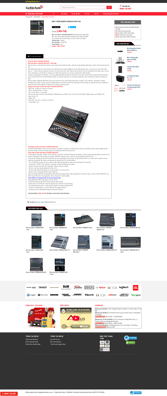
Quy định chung (55, 339)
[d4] (135, 295)
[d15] (89, 287)
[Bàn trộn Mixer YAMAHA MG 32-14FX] (130, 242)
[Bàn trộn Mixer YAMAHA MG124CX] (83, 242)
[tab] (34, 56)
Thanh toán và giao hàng (57, 344)
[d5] (31, 287)
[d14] (77, 295)
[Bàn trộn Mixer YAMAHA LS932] (83, 220)
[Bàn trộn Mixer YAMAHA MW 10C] (107, 242)
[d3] (135, 287)
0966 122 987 (10, 394)
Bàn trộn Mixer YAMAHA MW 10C (107, 250)
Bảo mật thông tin (55, 342)
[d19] (112, 287)
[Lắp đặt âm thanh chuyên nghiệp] (35, 7)
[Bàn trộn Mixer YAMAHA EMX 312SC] (60, 264)
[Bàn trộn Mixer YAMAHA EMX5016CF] (107, 220)
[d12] (66, 295)
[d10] (54, 295)
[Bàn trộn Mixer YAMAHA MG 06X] (130, 220)
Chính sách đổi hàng (32, 339)
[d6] (31, 295)
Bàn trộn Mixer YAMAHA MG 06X (130, 227)
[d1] (124, 287)
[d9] (54, 287)
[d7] (43, 287)
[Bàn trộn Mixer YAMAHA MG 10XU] (60, 220)
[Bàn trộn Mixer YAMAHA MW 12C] (60, 242)
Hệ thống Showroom (32, 1)
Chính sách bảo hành (32, 342)
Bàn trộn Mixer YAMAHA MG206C (36, 272)
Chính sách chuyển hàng (33, 344)
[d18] (101, 295)
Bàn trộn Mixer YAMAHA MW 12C (60, 250)
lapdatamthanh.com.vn (46, 392)
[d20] (112, 295)
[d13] (77, 287)
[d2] (124, 295)
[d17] (101, 287)
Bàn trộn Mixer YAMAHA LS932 (82, 227)
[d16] (89, 295)
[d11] (66, 287)
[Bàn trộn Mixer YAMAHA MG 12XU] (36, 242)
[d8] (43, 295)
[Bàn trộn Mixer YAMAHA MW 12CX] (36, 220)
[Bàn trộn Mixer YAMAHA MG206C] (36, 264)
